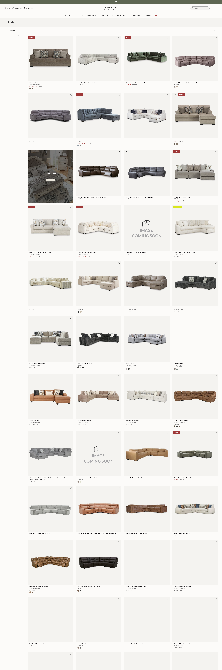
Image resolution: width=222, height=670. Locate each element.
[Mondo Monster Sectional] (98, 339)
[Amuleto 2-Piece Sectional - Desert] (147, 283)
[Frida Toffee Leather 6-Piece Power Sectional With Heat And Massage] (98, 509)
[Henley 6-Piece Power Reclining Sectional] (195, 58)
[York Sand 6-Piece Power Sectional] (50, 619)
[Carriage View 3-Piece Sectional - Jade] (147, 58)
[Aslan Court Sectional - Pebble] (195, 173)
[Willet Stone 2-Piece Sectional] (147, 115)
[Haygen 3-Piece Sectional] (195, 396)
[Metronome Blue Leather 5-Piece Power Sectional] (147, 173)
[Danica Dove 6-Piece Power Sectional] (50, 509)
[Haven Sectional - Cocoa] (98, 396)
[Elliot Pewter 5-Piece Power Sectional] (50, 115)
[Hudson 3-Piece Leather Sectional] (50, 562)
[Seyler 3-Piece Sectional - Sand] (147, 619)
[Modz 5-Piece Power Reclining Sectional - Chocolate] (98, 173)
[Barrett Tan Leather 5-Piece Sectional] (147, 453)
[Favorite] (71, 38)
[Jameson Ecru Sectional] (147, 396)
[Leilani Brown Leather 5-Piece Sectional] (147, 509)
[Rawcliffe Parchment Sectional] (195, 562)
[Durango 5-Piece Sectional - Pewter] (195, 619)
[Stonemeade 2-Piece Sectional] (195, 115)
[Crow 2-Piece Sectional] (98, 619)
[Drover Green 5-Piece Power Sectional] (195, 453)
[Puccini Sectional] (50, 396)
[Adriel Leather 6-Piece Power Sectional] (98, 453)
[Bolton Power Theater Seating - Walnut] (147, 562)
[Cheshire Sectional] (195, 339)
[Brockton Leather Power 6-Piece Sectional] (98, 562)
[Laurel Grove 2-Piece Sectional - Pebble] (50, 228)
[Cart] (217, 8)
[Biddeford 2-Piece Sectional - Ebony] (195, 283)
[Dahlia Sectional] (147, 339)
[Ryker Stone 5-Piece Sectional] (195, 509)
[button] (68, 15)
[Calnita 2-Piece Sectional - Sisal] (50, 339)
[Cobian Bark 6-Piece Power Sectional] (147, 228)
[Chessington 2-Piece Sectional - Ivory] (195, 228)
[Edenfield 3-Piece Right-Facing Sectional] (98, 283)
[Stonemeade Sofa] (50, 58)
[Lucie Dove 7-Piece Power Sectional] (98, 58)
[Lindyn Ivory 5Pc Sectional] (50, 283)
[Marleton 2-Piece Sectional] (98, 115)
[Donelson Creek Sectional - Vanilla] (98, 228)
